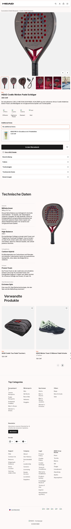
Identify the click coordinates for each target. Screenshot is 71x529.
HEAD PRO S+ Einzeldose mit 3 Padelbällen (23, 131)
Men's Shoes (12, 406)
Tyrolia (56, 458)
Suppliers (26, 479)
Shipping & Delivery (11, 463)
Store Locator (11, 467)
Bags (55, 391)
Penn (55, 455)
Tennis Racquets (11, 393)
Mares (56, 461)
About (25, 454)
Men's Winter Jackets (41, 400)
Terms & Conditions (42, 468)
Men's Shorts (41, 395)
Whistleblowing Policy (43, 493)
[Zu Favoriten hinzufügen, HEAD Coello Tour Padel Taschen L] (32, 308)
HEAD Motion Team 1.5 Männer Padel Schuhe (51, 353)
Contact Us (12, 457)
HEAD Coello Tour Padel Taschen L (13, 353)
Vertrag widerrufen (12, 472)
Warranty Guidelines (42, 473)
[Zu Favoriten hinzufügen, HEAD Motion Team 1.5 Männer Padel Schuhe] (66, 308)
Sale (55, 397)
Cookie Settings (41, 464)
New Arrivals (58, 394)
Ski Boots (26, 394)
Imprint (41, 490)
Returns (11, 459)
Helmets (26, 399)
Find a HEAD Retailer (11, 152)
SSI (55, 464)
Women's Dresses (42, 405)
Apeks (56, 475)
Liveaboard (57, 469)
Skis (24, 391)
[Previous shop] (58, 365)
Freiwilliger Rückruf (42, 481)
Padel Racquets (11, 398)
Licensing (26, 469)
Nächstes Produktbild (67, 72)
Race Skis (26, 397)
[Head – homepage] (28, 3)
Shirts (41, 391)
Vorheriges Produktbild (62, 72)
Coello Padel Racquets (26, 10)
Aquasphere (58, 477)
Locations (26, 477)
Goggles (26, 402)
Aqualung (57, 472)
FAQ (9, 454)
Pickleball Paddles (11, 402)
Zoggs (56, 466)
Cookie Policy (41, 459)
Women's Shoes (11, 409)
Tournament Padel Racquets (9, 10)
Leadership (27, 464)
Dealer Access (26, 473)
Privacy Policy (41, 455)
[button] (56, 4)
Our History (27, 457)
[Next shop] (62, 365)
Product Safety (41, 477)
